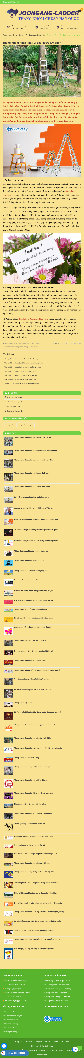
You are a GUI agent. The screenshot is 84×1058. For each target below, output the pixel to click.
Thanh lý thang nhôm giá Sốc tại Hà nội (29, 823)
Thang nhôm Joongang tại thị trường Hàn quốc (33, 767)
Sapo (45, 1055)
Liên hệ (55, 1042)
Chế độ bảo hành (10, 1028)
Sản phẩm (38, 1042)
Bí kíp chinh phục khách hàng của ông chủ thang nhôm (36, 541)
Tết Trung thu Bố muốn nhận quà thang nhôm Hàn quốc (36, 883)
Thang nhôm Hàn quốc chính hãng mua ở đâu (21, 375)
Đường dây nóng (10, 1032)
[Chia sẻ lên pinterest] (71, 343)
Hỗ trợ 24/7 (44, 26)
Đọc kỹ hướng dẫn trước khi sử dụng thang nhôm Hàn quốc (38, 903)
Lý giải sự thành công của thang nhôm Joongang (33, 618)
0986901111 (14, 2)
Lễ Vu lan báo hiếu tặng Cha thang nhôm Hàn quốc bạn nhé (37, 712)
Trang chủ (18, 1042)
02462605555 (21, 997)
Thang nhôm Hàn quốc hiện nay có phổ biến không (22, 367)
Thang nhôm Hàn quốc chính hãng (58, 989)
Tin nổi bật (10, 433)
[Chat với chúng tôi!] (4, 1046)
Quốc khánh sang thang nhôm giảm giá (29, 845)
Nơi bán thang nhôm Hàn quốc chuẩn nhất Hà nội (33, 651)
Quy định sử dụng (11, 1024)
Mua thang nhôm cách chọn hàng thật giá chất (32, 627)
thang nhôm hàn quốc (25, 425)
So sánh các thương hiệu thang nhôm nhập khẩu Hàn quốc (37, 921)
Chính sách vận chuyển (13, 1016)
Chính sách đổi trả (11, 1020)
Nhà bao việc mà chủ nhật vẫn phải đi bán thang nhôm (35, 854)
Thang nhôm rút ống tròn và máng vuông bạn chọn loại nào (37, 670)
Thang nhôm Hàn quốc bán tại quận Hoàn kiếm (32, 738)
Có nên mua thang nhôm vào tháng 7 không (31, 679)
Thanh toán (65, 1042)
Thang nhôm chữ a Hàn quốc (56, 993)
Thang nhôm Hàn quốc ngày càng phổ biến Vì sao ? (34, 725)
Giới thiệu (28, 1042)
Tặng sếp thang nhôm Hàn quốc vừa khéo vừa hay (34, 930)
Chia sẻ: (56, 343)
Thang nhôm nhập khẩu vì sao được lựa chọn (32, 42)
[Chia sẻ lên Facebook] (62, 343)
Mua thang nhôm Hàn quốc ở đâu (57, 981)
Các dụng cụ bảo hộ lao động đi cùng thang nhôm (34, 949)
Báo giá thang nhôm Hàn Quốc (56, 1001)
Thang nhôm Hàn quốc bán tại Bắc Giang (30, 780)
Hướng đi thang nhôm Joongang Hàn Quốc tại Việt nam (36, 519)
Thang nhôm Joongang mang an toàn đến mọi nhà (34, 872)
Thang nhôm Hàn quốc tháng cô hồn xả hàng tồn (33, 793)
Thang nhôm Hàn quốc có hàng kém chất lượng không (24, 363)
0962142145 (9, 997)
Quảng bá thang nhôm (15, 411)
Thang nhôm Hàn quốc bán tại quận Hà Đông (32, 863)
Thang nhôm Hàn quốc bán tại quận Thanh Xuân (33, 813)
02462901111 (20, 985)
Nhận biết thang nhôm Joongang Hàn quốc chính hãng (35, 893)
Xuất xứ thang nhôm (14, 397)
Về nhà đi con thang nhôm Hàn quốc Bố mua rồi (33, 690)
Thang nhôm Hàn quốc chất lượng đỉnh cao (20, 371)
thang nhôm (10, 425)
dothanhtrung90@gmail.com (15, 1001)
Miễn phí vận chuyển (19, 26)
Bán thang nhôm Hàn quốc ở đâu (57, 985)
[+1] (79, 343)
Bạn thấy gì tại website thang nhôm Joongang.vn (33, 600)
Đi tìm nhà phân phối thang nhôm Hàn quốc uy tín (33, 836)
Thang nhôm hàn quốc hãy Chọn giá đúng (30, 609)
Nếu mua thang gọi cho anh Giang (27, 580)
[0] (79, 10)
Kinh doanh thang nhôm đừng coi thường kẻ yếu (33, 591)
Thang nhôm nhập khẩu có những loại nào (31, 571)
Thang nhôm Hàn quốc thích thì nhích (29, 560)
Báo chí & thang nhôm (15, 402)
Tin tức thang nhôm (14, 406)
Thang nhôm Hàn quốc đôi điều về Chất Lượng (21, 359)
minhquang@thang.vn (13, 989)
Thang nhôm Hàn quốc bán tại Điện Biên (30, 660)
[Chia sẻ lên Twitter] (66, 343)
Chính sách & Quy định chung (42, 1046)
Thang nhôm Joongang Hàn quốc (57, 997)
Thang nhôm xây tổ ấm (23, 703)
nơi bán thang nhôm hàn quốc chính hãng (20, 343)
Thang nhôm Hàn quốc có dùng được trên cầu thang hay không (39, 912)
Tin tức (47, 1042)
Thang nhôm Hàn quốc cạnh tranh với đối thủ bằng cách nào (38, 748)
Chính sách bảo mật (11, 1012)
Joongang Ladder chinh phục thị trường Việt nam (22, 383)
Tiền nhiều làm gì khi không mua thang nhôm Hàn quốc (36, 530)
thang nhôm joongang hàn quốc (26, 347)
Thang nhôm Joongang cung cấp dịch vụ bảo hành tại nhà (37, 939)
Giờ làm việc (66, 26)
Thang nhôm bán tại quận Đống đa (27, 758)
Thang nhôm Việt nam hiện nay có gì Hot (30, 640)
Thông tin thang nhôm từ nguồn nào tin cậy (31, 551)
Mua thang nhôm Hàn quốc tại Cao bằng (30, 804)
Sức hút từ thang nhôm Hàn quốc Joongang (20, 379)
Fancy (75, 343)
